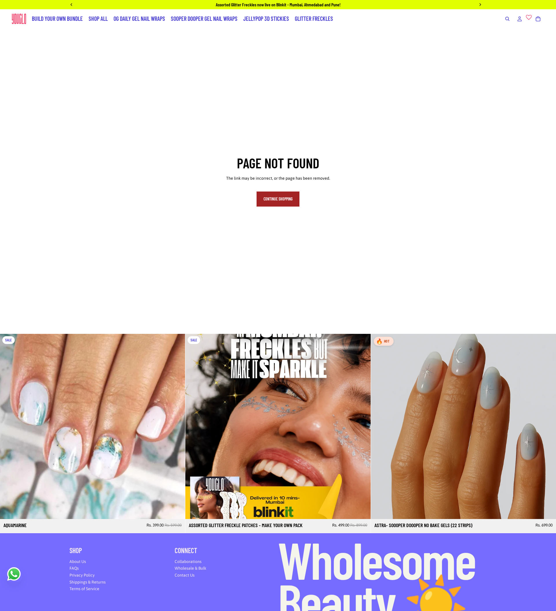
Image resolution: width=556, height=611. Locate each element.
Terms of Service (84, 588)
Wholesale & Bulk (190, 568)
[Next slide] (176, 426)
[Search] (507, 18)
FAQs (74, 568)
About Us (78, 561)
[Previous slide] (8, 426)
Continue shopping (278, 198)
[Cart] (538, 18)
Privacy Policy (82, 575)
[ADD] (176, 510)
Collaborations (188, 561)
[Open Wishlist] (529, 18)
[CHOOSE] (361, 510)
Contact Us (185, 575)
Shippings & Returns (88, 582)
